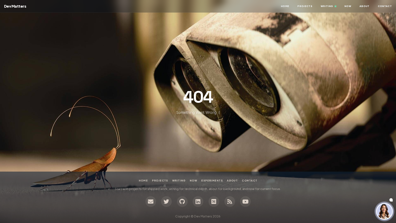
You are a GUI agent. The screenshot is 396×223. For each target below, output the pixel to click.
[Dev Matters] (230, 201)
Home (285, 6)
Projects (160, 180)
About (232, 180)
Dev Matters (15, 6)
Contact (249, 180)
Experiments (212, 180)
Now (193, 180)
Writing (179, 180)
